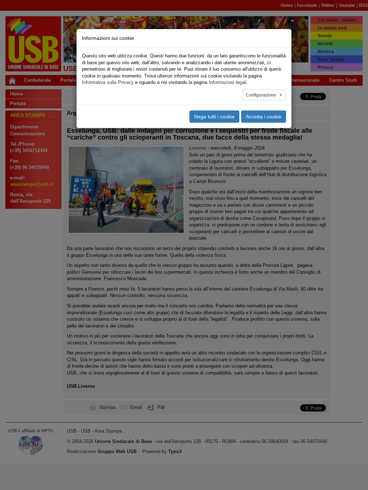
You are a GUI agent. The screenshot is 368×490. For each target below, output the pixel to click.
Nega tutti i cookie (214, 116)
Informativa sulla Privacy (108, 82)
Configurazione (261, 95)
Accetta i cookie (263, 116)
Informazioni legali (228, 82)
